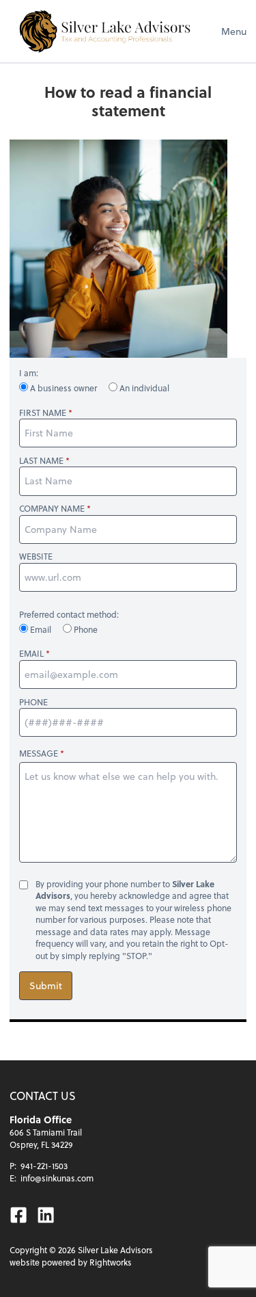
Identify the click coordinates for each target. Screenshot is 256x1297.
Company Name (52, 508)
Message (38, 753)
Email (40, 629)
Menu (233, 31)
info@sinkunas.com (57, 1178)
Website (36, 556)
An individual (143, 388)
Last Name (41, 461)
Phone (85, 629)
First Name (42, 413)
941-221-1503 (44, 1166)
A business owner (63, 388)
